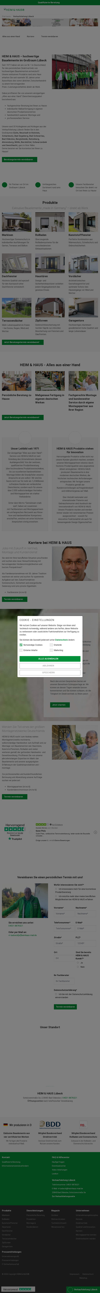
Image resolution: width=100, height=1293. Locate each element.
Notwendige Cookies (32, 645)
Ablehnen (49, 665)
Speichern (48, 672)
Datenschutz (61, 640)
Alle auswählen (48, 659)
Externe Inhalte (30, 650)
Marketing (58, 650)
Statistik (58, 645)
